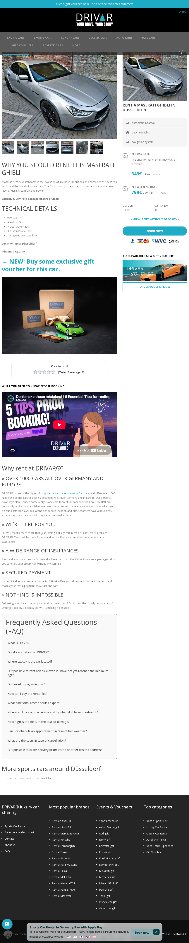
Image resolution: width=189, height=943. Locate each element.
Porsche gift (106, 889)
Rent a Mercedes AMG (65, 833)
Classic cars (98, 37)
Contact (9, 838)
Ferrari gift (105, 852)
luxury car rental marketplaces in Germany (64, 493)
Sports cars (43, 37)
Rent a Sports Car (156, 821)
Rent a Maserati (61, 896)
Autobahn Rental (156, 839)
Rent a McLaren (61, 877)
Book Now (155, 231)
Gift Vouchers (154, 852)
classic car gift (107, 908)
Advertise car (53, 45)
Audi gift (104, 833)
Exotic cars (16, 37)
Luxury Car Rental (156, 827)
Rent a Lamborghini (63, 846)
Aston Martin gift (109, 827)
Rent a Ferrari (60, 852)
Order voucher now (155, 286)
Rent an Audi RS (61, 827)
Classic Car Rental (157, 833)
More (76, 45)
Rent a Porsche (61, 839)
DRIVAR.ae (179, 933)
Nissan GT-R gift (109, 883)
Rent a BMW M (61, 858)
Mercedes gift (107, 877)
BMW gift (104, 839)
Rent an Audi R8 (61, 821)
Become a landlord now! (19, 832)
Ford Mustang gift (110, 858)
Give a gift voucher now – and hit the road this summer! (94, 4)
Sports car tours (108, 821)
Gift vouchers (22, 45)
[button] (8, 935)
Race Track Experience (159, 846)
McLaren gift (106, 870)
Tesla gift (104, 896)
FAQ (7, 851)
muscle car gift (108, 902)
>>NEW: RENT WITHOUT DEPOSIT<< (155, 219)
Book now (142, 932)
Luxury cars (70, 37)
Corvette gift (106, 846)
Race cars (148, 37)
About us (10, 845)
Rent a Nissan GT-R (63, 883)
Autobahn (124, 37)
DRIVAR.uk (164, 933)
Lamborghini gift (109, 864)
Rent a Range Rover (64, 889)
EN (180, 11)
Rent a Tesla (59, 870)
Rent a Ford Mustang (64, 864)
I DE (184, 11)
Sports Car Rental (15, 826)
